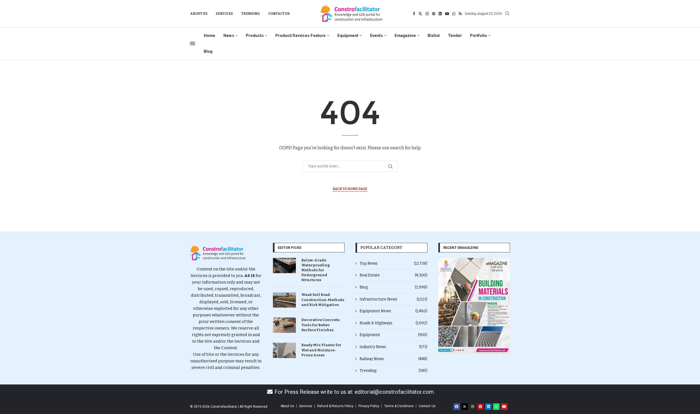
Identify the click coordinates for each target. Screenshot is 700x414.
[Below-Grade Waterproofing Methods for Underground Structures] (284, 265)
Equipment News (393, 311)
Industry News (393, 347)
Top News (393, 263)
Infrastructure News (393, 299)
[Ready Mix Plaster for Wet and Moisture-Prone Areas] (284, 350)
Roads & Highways (393, 323)
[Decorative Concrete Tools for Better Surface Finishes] (284, 325)
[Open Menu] (192, 43)
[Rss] (460, 13)
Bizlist (434, 35)
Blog (208, 51)
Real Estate (393, 275)
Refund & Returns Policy (335, 406)
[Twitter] (420, 13)
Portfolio (478, 35)
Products (255, 35)
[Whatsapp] (454, 13)
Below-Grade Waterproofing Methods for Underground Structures (315, 270)
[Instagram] (427, 13)
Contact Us (279, 14)
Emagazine (405, 35)
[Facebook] (414, 13)
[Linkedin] (440, 13)
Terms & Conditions (399, 406)
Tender (455, 35)
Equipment (347, 35)
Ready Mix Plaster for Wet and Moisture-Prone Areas (321, 350)
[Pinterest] (434, 13)
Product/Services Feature (300, 35)
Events (376, 35)
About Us (199, 14)
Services (224, 14)
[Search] (507, 13)
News (228, 35)
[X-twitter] (464, 406)
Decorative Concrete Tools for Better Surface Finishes (320, 325)
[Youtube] (447, 13)
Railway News (393, 359)
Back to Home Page (350, 189)
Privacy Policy (368, 406)
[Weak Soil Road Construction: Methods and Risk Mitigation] (284, 300)
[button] (444, 305)
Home (209, 35)
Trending (250, 14)
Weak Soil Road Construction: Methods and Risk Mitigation (322, 300)
